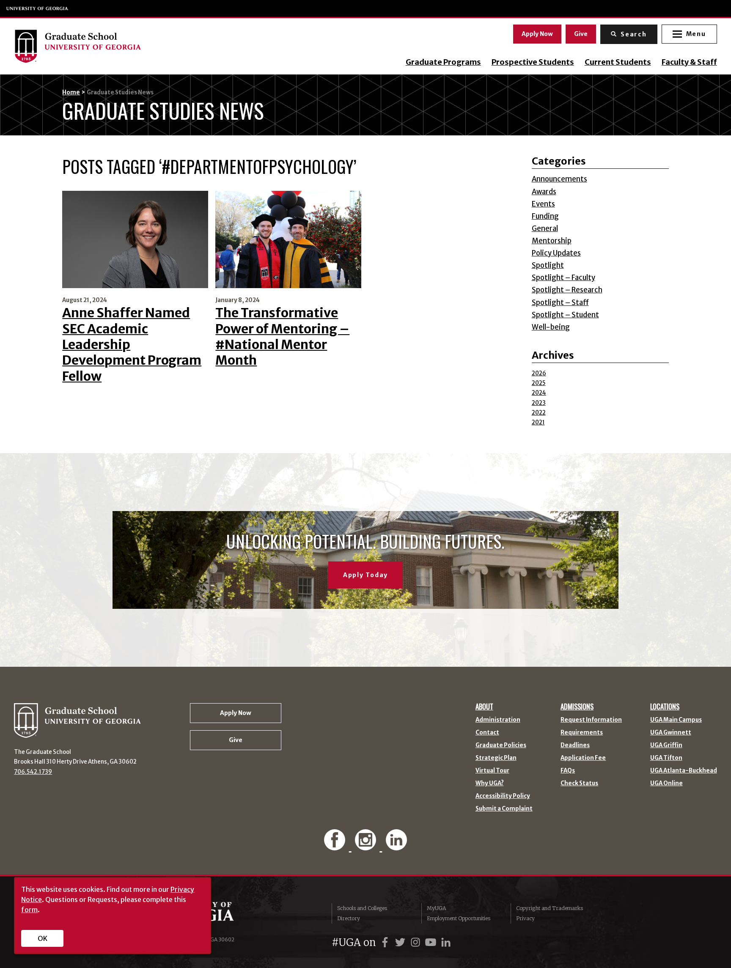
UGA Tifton (666, 758)
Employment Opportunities (458, 918)
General (545, 228)
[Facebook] (336, 845)
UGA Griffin (666, 745)
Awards (544, 191)
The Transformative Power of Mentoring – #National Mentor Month (282, 336)
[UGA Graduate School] (113, 46)
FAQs (568, 770)
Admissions (577, 706)
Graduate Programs (443, 62)
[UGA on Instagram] (416, 942)
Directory (348, 918)
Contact (487, 732)
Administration (497, 720)
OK (42, 938)
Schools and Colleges (362, 908)
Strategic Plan (496, 758)
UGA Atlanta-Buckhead (683, 770)
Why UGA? (489, 783)
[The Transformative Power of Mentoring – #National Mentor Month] (288, 239)
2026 (539, 373)
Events (543, 204)
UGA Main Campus (676, 720)
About (484, 706)
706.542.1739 (33, 772)
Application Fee (583, 758)
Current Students (618, 62)
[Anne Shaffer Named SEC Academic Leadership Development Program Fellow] (135, 239)
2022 (539, 412)
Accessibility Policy (502, 796)
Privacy (525, 918)
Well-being (551, 327)
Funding (545, 216)
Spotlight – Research (567, 290)
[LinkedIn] (396, 845)
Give (581, 34)
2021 (538, 422)
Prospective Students (533, 62)
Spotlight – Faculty (563, 277)
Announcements (559, 179)
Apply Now (537, 34)
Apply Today (365, 575)
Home (71, 92)
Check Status (579, 783)
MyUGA (436, 908)
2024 (539, 392)
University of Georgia (37, 8)
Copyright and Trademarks (549, 908)
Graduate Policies (500, 745)
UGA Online (666, 783)
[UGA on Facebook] (386, 942)
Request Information (591, 720)
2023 (539, 403)
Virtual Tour (492, 770)
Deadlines (575, 745)
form (29, 909)
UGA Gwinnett (670, 732)
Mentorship (552, 240)
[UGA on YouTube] (432, 942)
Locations (664, 706)
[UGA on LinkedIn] (446, 942)
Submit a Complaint (504, 808)
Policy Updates (556, 253)
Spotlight (548, 265)
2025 (539, 383)
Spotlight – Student (565, 315)
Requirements (582, 732)
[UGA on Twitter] (401, 942)
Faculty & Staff (689, 62)
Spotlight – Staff (560, 302)
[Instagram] (367, 845)
